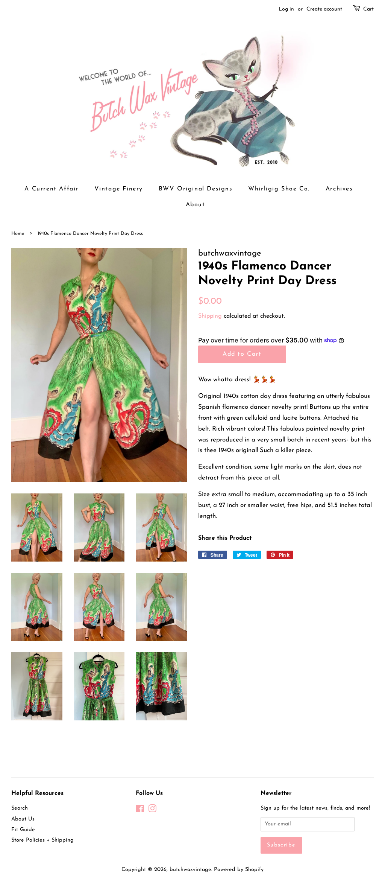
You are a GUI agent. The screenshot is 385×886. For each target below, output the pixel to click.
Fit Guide (23, 830)
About (195, 205)
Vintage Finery (118, 189)
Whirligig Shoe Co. (279, 189)
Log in (286, 9)
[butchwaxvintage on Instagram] (152, 810)
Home (17, 233)
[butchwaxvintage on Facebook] (140, 810)
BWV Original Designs (196, 189)
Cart (368, 9)
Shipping (210, 316)
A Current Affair (51, 189)
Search (19, 808)
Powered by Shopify (239, 869)
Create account (324, 9)
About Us (23, 819)
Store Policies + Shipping (42, 840)
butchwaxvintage (190, 869)
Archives (339, 189)
